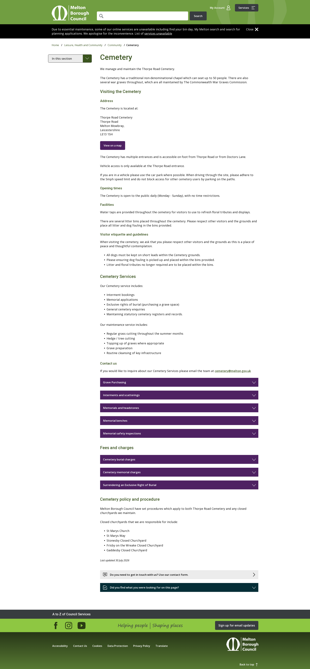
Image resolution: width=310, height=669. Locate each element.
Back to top (247, 664)
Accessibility (60, 646)
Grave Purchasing (114, 382)
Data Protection (118, 646)
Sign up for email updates (236, 625)
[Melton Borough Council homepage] (242, 644)
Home (70, 13)
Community (115, 45)
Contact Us (80, 646)
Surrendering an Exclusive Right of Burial (129, 485)
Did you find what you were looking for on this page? (144, 587)
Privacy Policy (141, 646)
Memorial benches (115, 420)
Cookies (97, 646)
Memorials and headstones (121, 408)
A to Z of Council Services (71, 614)
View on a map (113, 145)
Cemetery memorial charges (122, 472)
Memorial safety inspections (122, 433)
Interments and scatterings (121, 395)
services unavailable (158, 33)
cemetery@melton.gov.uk (233, 371)
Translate (161, 646)
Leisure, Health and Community (83, 45)
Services (243, 8)
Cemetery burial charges (119, 459)
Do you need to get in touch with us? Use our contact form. (149, 575)
